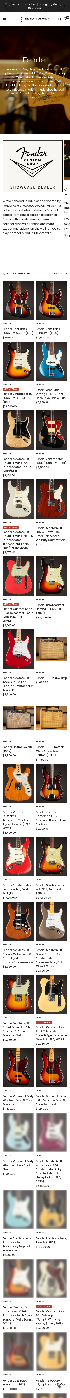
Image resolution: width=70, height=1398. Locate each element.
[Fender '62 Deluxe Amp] (51, 649)
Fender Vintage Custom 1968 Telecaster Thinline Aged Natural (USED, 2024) (17, 820)
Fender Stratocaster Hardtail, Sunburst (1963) (50, 609)
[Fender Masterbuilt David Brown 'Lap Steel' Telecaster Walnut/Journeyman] (51, 499)
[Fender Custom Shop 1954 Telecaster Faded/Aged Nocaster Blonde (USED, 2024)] (51, 994)
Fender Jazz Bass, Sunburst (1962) (15, 1383)
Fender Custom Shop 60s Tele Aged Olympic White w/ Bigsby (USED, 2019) (50, 1317)
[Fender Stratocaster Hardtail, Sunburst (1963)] (51, 576)
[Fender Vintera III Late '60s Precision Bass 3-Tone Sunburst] (51, 1067)
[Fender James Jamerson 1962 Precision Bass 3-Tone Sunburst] (51, 783)
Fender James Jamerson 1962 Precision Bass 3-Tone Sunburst (51, 818)
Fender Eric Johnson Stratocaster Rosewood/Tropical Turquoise (17, 1244)
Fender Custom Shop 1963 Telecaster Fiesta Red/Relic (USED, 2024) (18, 615)
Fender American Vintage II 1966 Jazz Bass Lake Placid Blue (51, 394)
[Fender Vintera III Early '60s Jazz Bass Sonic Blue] (18, 1132)
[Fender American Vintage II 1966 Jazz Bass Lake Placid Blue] (51, 361)
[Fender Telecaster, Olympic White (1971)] (51, 1351)
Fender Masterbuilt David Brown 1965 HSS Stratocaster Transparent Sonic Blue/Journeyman (18, 540)
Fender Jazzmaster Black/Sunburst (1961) (51, 461)
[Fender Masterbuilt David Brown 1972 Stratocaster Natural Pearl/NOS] (18, 430)
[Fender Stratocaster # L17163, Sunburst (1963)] (51, 856)
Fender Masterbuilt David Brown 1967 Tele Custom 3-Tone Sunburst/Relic (18, 1029)
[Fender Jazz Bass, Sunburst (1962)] (18, 1351)
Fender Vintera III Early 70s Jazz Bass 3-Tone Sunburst (18, 1100)
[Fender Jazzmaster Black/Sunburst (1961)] (51, 430)
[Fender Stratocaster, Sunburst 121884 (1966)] (18, 361)
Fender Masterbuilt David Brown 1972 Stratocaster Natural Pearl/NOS (17, 465)
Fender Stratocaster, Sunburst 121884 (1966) (17, 398)
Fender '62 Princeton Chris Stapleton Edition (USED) (50, 751)
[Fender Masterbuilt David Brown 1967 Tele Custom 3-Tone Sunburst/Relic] (18, 994)
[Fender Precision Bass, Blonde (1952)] (51, 1209)
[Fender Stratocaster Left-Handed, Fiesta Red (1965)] (18, 856)
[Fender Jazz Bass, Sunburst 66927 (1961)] (18, 300)
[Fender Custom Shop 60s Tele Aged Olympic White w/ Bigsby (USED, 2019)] (51, 1278)
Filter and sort (19, 273)
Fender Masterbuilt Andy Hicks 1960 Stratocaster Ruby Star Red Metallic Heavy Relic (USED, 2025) (49, 1171)
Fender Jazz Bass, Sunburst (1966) (48, 331)
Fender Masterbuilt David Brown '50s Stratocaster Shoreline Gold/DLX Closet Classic (49, 958)
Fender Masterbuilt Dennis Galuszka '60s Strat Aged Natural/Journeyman (18, 956)
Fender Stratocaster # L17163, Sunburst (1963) (50, 889)
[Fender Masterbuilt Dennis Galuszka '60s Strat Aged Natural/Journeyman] (18, 921)
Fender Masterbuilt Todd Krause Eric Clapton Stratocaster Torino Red (18, 684)
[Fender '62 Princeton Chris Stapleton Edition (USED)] (51, 718)
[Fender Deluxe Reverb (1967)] (18, 718)
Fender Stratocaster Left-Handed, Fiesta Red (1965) (17, 889)
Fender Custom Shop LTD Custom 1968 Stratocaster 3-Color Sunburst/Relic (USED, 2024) (18, 1315)
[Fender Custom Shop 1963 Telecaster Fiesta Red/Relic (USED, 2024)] (18, 576)
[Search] (60, 19)
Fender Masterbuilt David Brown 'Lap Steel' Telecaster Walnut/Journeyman (51, 534)
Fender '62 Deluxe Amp (51, 678)
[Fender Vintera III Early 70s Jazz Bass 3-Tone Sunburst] (18, 1067)
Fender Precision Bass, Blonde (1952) (51, 1240)
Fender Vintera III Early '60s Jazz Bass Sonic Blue (18, 1165)
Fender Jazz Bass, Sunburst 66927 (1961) (18, 331)
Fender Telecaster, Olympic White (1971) (50, 1383)
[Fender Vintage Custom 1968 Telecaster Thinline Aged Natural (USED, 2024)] (18, 783)
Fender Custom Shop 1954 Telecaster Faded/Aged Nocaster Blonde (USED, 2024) (51, 1033)
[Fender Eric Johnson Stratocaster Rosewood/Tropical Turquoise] (18, 1209)
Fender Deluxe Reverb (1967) (17, 749)
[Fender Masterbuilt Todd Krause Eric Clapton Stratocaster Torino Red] (18, 649)
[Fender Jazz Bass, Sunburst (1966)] (51, 300)
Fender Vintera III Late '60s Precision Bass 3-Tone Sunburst (51, 1100)
